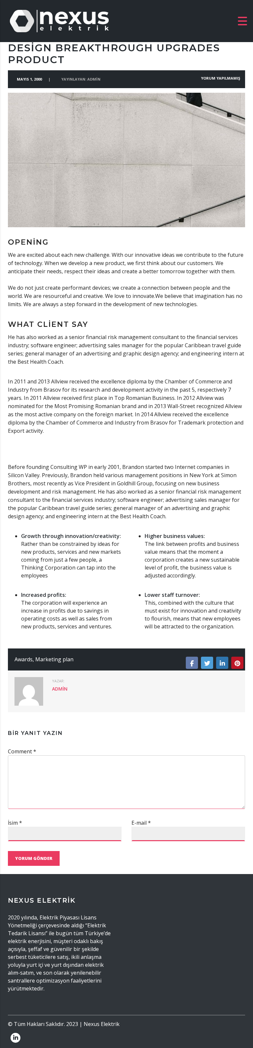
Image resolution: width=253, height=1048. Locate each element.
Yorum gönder (33, 858)
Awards (23, 659)
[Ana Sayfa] (59, 20)
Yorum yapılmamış (220, 78)
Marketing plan (54, 659)
